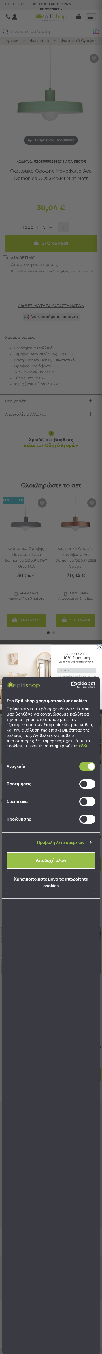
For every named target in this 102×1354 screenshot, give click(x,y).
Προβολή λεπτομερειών (61, 842)
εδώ (83, 745)
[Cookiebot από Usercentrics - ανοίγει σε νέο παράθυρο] (71, 685)
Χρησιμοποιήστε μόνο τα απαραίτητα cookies (51, 882)
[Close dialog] (99, 647)
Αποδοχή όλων (51, 860)
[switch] (87, 784)
